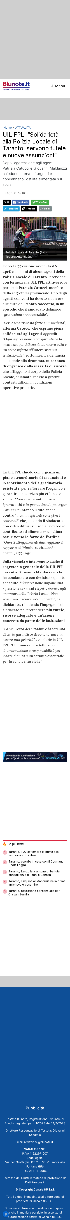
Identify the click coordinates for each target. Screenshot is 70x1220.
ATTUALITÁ (23, 127)
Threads (30, 208)
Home (8, 127)
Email (47, 208)
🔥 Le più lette (13, 844)
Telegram (12, 208)
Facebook (22, 202)
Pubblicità (35, 1108)
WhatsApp (41, 202)
